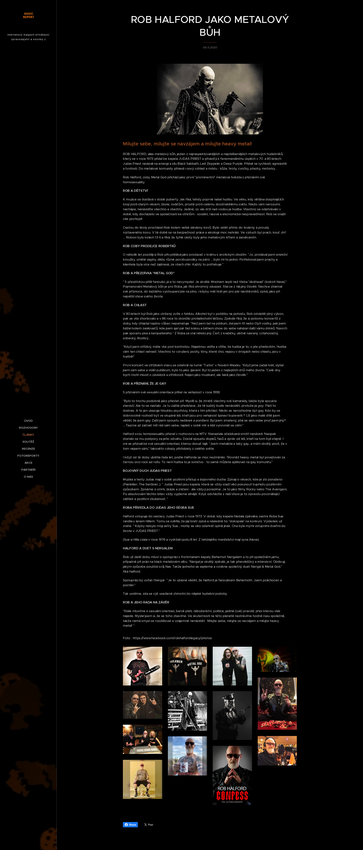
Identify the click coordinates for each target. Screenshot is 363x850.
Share (132, 824)
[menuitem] (28, 420)
